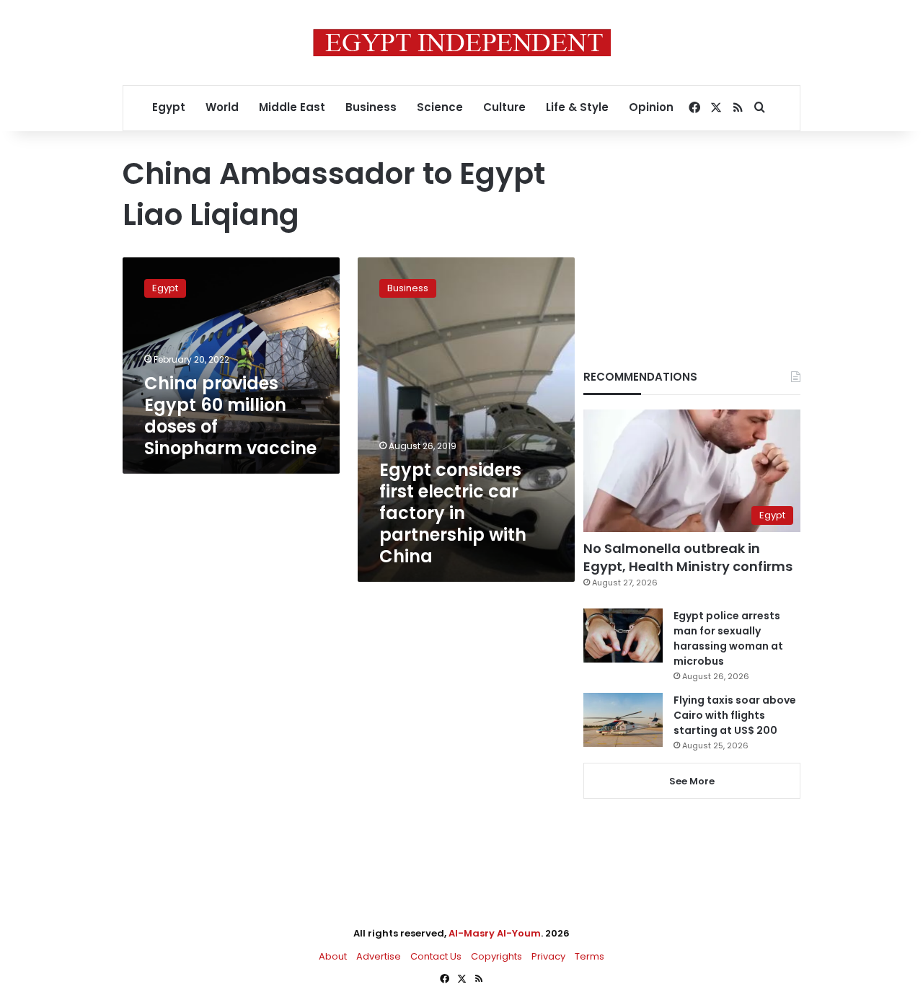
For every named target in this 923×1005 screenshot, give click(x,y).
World (222, 107)
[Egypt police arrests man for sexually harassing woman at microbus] (623, 635)
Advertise (378, 956)
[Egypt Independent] (462, 42)
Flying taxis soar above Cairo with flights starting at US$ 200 (735, 715)
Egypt (168, 107)
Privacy (548, 956)
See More (692, 781)
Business (371, 107)
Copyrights (496, 956)
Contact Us (436, 956)
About (333, 956)
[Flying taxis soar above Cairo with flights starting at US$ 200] (623, 720)
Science (440, 107)
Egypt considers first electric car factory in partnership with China (452, 513)
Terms (589, 956)
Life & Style (577, 107)
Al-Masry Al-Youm (495, 933)
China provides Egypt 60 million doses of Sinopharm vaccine (230, 415)
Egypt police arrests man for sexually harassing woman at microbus (728, 638)
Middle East (292, 107)
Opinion (651, 107)
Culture (504, 107)
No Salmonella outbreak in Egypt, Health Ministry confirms (687, 557)
